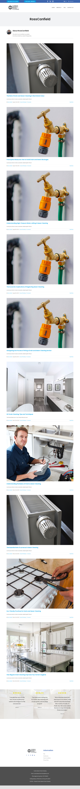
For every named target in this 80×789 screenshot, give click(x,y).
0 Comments (29, 102)
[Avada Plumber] (14, 5)
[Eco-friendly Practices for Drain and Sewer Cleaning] (40, 584)
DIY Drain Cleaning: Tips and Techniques (20, 414)
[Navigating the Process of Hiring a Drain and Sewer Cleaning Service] (40, 323)
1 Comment (29, 420)
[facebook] (47, 1)
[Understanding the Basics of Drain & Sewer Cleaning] (40, 453)
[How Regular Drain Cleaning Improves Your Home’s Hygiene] (40, 647)
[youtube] (32, 755)
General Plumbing (23, 102)
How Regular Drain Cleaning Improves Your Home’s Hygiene (26, 675)
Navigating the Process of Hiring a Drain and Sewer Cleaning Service (29, 350)
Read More (71, 102)
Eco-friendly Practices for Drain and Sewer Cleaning (24, 611)
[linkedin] (34, 755)
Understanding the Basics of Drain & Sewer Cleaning (24, 484)
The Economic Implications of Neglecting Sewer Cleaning (25, 287)
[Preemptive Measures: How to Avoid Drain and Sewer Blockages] (40, 132)
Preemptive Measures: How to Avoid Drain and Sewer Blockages (27, 159)
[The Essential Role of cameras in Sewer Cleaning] (40, 520)
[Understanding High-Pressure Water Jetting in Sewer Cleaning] (40, 196)
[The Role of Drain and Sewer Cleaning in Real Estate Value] (40, 68)
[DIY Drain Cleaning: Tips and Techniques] (40, 387)
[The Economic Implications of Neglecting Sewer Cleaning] (40, 259)
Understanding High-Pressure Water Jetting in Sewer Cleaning (27, 223)
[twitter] (50, 1)
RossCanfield (10, 102)
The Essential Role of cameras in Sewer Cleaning (22, 547)
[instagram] (53, 1)
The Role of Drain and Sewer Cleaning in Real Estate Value (25, 96)
